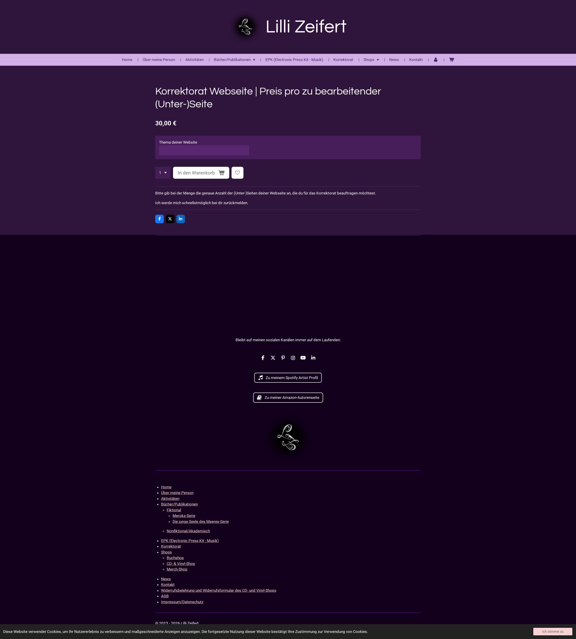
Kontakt (168, 584)
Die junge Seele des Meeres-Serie (201, 521)
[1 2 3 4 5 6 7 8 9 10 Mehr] (163, 173)
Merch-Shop (177, 569)
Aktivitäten (170, 498)
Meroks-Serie (184, 515)
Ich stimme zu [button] (552, 632)
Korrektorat (171, 546)
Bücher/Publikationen (179, 504)
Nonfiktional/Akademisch (188, 531)
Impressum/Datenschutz (182, 602)
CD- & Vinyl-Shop (181, 563)
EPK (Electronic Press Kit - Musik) (190, 540)
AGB (165, 596)
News (166, 579)
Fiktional (174, 510)
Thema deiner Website (178, 142)
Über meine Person (177, 492)
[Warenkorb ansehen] (451, 60)
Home (166, 487)
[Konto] (436, 60)
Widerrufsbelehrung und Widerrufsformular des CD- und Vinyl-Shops (218, 590)
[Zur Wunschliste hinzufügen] (237, 173)
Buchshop (175, 557)
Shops (166, 552)
